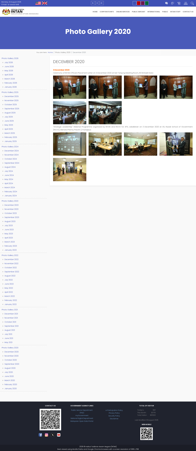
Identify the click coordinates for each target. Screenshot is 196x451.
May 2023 (9, 233)
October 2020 (11, 360)
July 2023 (9, 225)
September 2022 (12, 271)
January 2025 (11, 141)
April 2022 (9, 292)
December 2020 (12, 351)
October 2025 (11, 104)
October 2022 (11, 267)
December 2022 (11, 259)
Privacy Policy (114, 413)
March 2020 (10, 380)
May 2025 (9, 125)
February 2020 (11, 384)
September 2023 (12, 217)
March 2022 (10, 296)
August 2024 (10, 167)
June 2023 (9, 229)
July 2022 (9, 280)
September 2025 (12, 108)
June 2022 (9, 284)
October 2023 (11, 213)
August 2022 (10, 275)
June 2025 (9, 121)
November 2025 (11, 100)
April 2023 (9, 237)
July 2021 (8, 334)
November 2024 (11, 155)
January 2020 (11, 388)
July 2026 (9, 62)
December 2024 (12, 150)
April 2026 (9, 74)
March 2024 (10, 187)
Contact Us (188, 12)
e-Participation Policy (114, 410)
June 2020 (9, 376)
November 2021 (11, 318)
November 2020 (11, 356)
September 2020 (12, 364)
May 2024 (9, 179)
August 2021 (10, 330)
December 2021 (11, 313)
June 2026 (9, 66)
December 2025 (12, 96)
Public (165, 12)
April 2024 (9, 183)
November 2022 (11, 263)
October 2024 (11, 159)
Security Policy (114, 416)
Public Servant (138, 12)
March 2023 (10, 242)
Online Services (123, 12)
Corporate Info (107, 12)
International (153, 12)
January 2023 (11, 250)
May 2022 (9, 288)
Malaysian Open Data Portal (81, 421)
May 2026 (9, 70)
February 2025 (11, 137)
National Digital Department (82, 418)
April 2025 (9, 129)
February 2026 (11, 83)
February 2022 (11, 300)
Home (95, 12)
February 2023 (11, 246)
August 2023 (10, 221)
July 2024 (9, 171)
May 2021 (8, 342)
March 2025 (10, 133)
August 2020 (10, 368)
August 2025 (10, 112)
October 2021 (10, 322)
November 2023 (11, 209)
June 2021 (9, 338)
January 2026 (11, 87)
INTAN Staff (175, 12)
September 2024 (12, 163)
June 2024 (9, 175)
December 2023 (11, 205)
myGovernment (81, 415)
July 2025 (9, 117)
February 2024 (11, 191)
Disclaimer (114, 419)
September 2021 (11, 326)
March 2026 (10, 78)
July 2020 (9, 372)
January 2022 (11, 304)
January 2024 (11, 195)
